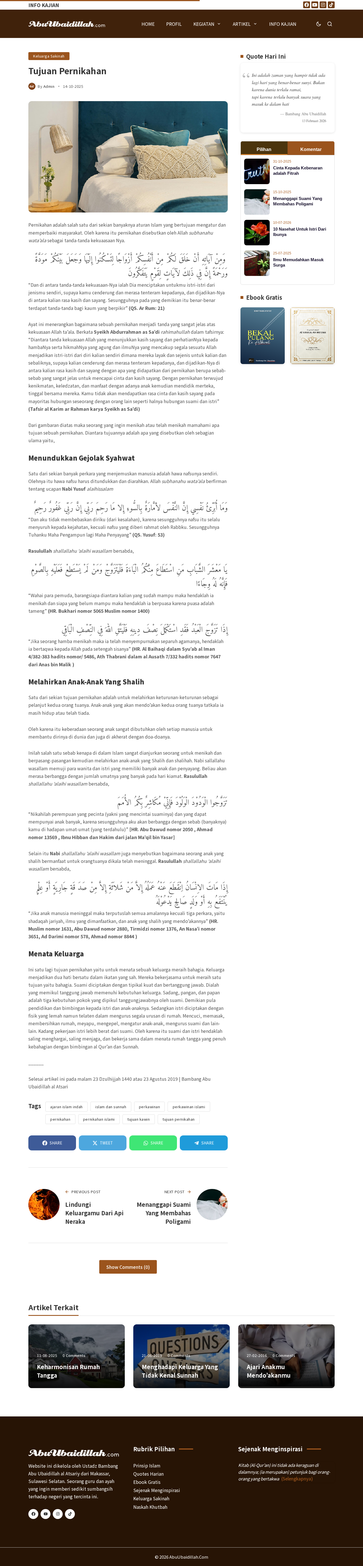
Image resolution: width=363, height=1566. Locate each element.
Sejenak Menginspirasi (156, 1490)
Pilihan (264, 149)
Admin (49, 86)
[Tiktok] (331, 4)
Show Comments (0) (128, 1266)
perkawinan (149, 1106)
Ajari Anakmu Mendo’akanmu (269, 1371)
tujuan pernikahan (178, 1119)
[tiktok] (70, 1514)
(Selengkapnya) (297, 1479)
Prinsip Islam (147, 1465)
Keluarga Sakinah (48, 56)
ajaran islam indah (66, 1106)
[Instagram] (323, 4)
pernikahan (60, 1119)
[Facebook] (306, 4)
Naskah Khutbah (150, 1506)
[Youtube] (314, 4)
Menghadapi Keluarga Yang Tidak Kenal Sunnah (180, 1371)
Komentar (311, 149)
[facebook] (33, 1514)
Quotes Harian (148, 1473)
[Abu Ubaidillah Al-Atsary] (66, 24)
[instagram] (58, 1514)
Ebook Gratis (147, 1481)
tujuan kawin (138, 1119)
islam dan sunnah (110, 1106)
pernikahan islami (99, 1119)
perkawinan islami (189, 1106)
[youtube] (45, 1514)
